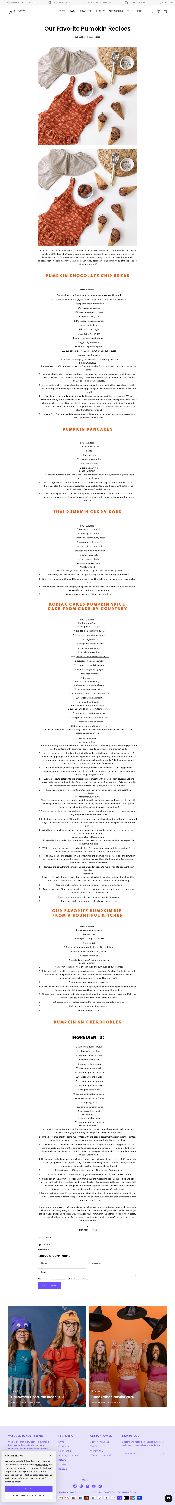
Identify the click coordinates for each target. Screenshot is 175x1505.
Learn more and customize (28, 1495)
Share (46, 1244)
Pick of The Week (110, 1492)
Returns (62, 1459)
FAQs (61, 1441)
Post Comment (49, 1285)
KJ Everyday (47, 1237)
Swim (72, 1492)
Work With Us (97, 1450)
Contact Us (63, 1446)
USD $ (85, 1480)
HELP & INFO (65, 1435)
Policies (62, 1464)
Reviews (62, 1468)
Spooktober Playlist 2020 (113, 1397)
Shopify (65, 1492)
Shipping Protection (68, 1455)
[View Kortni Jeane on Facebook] (75, 1486)
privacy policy (41, 1464)
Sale (119, 1492)
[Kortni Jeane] (17, 11)
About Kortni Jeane (99, 1441)
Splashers (78, 1492)
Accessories (88, 1492)
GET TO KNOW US (101, 1435)
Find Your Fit (64, 1450)
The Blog (94, 1446)
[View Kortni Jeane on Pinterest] (81, 1486)
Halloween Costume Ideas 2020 (38, 1397)
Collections (98, 1492)
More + (135, 1492)
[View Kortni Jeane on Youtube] (94, 1486)
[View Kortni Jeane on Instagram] (87, 1486)
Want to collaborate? (100, 1455)
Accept (29, 1489)
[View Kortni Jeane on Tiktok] (100, 1486)
